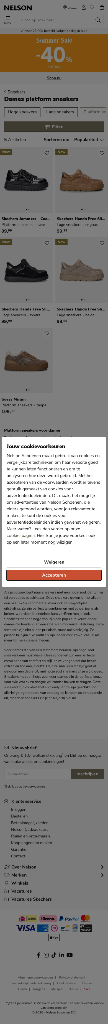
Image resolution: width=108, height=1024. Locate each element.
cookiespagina (21, 536)
